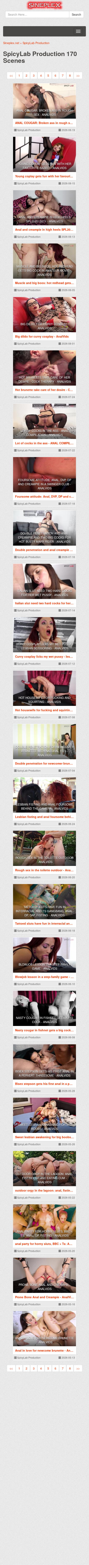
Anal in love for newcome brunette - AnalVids (44, 1340)
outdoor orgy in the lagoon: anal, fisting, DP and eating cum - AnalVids (44, 1178)
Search (76, 14)
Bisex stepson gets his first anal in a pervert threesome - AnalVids (44, 1073)
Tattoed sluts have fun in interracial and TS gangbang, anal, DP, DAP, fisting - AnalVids (44, 911)
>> (78, 75)
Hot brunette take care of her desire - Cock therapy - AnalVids (44, 379)
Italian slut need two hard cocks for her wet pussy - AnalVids (44, 593)
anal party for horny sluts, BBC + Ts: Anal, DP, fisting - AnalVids (44, 1233)
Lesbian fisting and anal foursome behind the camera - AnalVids (44, 806)
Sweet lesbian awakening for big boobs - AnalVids (44, 1127)
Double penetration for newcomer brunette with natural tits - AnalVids (45, 751)
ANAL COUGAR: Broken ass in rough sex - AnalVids (44, 112)
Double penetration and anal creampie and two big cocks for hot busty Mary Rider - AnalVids (44, 537)
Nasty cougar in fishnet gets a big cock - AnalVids (44, 1020)
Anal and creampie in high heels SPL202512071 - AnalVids (45, 219)
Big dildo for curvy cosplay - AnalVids (44, 326)
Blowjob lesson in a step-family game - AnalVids (44, 966)
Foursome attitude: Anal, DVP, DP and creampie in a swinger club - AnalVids (44, 484)
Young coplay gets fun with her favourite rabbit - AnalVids (44, 166)
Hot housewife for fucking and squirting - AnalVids (45, 700)
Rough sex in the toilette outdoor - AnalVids (44, 860)
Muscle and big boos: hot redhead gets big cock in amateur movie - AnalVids (45, 270)
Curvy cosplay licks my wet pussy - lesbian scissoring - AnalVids (44, 646)
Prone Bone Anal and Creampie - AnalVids (44, 1287)
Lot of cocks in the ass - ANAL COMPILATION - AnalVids (44, 433)
